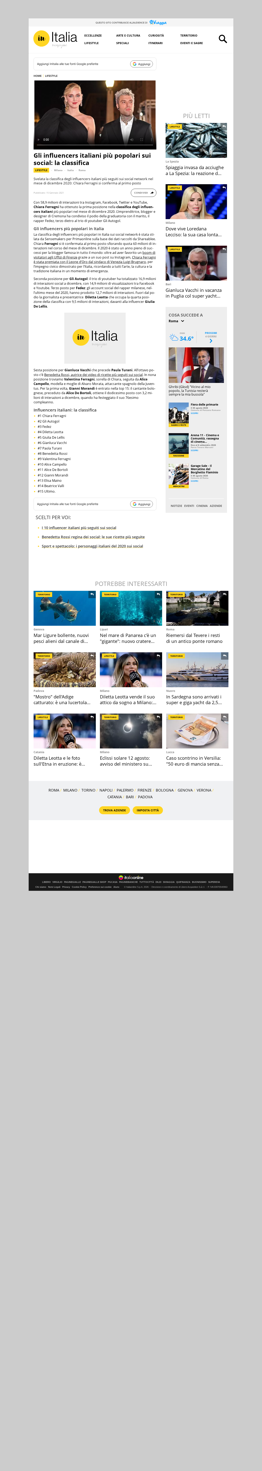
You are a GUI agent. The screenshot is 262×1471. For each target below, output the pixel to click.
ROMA (54, 790)
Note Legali (54, 887)
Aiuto (116, 887)
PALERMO (125, 790)
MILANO (70, 790)
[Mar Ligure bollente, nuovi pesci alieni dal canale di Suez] (65, 608)
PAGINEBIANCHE (128, 882)
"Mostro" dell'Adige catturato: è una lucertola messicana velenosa (60, 702)
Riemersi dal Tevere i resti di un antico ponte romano (194, 638)
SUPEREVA (214, 882)
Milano (58, 170)
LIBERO (46, 882)
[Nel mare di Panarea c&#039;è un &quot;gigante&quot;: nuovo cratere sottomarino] (131, 608)
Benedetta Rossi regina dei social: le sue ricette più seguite (93, 536)
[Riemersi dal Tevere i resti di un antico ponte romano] (197, 608)
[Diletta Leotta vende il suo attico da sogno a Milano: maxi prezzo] (131, 669)
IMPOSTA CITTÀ (148, 810)
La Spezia (172, 161)
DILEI (158, 882)
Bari (168, 284)
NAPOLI (106, 790)
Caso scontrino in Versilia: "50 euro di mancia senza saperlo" (193, 764)
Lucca (170, 752)
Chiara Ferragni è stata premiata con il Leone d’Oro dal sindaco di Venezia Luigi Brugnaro (95, 259)
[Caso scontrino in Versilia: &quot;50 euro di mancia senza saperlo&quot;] (197, 731)
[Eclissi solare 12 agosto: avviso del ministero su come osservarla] (131, 731)
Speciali (122, 43)
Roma (82, 170)
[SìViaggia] (158, 22)
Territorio (188, 35)
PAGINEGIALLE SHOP (94, 882)
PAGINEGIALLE (72, 882)
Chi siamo (40, 887)
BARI (130, 796)
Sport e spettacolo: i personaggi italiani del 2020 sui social (92, 546)
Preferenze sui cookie (100, 887)
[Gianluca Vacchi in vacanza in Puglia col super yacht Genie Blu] (197, 263)
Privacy (66, 887)
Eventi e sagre (191, 43)
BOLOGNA (165, 790)
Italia (70, 170)
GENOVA (185, 790)
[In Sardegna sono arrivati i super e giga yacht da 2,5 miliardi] (197, 669)
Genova (39, 629)
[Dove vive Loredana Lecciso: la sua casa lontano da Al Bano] (197, 201)
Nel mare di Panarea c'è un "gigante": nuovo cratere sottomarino (128, 641)
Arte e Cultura (128, 35)
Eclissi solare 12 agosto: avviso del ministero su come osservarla (125, 764)
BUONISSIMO (199, 882)
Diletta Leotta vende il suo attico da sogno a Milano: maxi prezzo (127, 702)
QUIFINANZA (183, 882)
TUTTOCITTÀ (146, 882)
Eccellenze (93, 35)
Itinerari (155, 43)
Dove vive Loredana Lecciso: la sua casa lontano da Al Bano (195, 234)
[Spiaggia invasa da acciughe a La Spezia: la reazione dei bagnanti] (197, 140)
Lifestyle (91, 43)
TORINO (88, 790)
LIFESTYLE (51, 76)
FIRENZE (145, 790)
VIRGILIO (57, 882)
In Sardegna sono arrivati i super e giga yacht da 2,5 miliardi (193, 702)
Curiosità (156, 35)
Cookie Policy (79, 887)
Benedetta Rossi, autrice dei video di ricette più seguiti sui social (93, 374)
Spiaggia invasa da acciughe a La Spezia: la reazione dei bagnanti (195, 173)
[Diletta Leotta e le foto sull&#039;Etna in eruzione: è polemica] (65, 731)
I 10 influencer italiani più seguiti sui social (79, 527)
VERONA (204, 790)
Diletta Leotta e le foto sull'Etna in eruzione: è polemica (57, 764)
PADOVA (145, 796)
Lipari (104, 629)
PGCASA (112, 882)
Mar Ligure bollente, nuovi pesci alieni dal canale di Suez (61, 641)
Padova (39, 691)
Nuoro (170, 691)
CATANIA (114, 796)
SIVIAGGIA (169, 882)
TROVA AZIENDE (114, 810)
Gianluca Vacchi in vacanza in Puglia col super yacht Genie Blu (194, 296)
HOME (38, 76)
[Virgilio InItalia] (55, 39)
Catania (39, 752)
